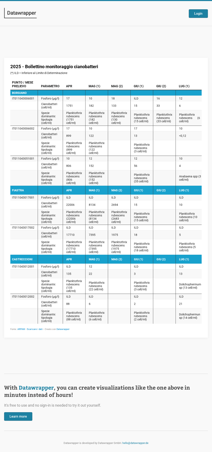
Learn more (18, 416)
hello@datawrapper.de (135, 443)
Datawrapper (36, 387)
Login (198, 14)
